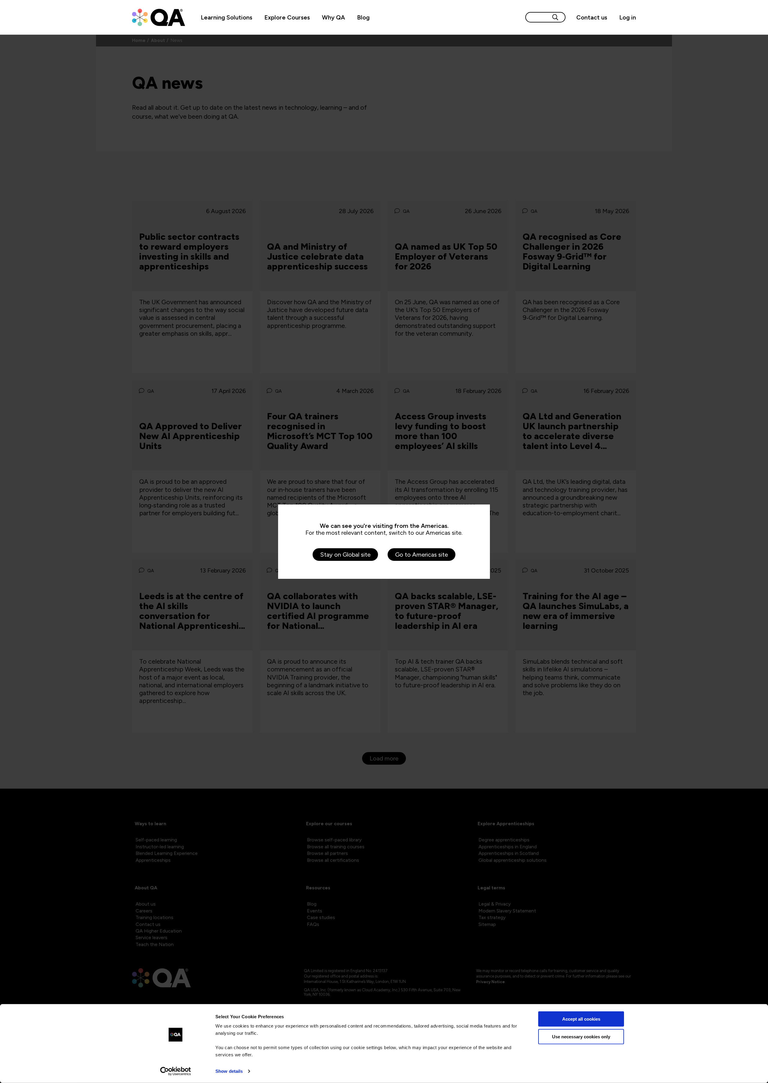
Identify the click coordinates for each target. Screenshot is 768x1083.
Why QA (333, 17)
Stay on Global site (345, 554)
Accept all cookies (581, 1019)
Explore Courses (287, 17)
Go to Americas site (421, 554)
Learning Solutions (226, 17)
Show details (229, 1071)
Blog (363, 17)
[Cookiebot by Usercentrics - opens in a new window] (175, 1071)
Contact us (591, 17)
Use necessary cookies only (581, 1036)
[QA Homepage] (158, 17)
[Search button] (555, 17)
